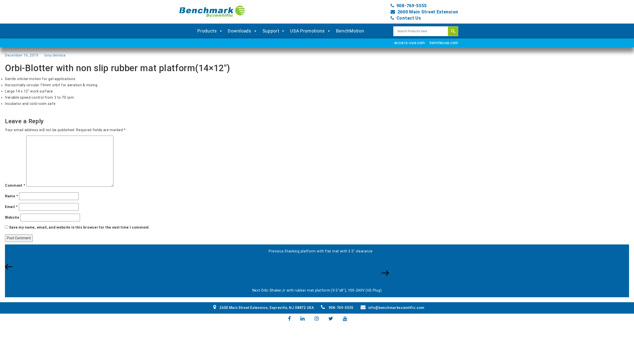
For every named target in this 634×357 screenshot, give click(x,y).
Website (12, 217)
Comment (15, 185)
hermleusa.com (444, 42)
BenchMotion (350, 30)
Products (207, 30)
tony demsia (55, 55)
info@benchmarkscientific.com (396, 308)
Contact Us (408, 18)
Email (11, 207)
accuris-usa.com (409, 42)
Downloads (239, 30)
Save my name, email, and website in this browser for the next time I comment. (79, 227)
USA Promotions (307, 30)
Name (11, 196)
